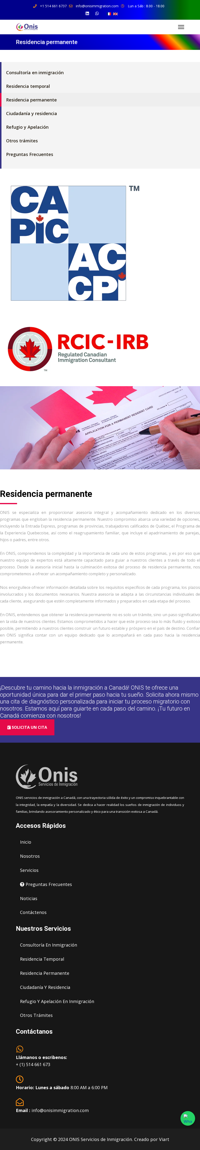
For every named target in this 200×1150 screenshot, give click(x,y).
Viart (164, 1139)
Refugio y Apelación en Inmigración (57, 1001)
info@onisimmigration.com (97, 6)
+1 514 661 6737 (53, 6)
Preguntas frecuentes (48, 884)
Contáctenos (33, 912)
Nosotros (30, 856)
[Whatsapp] (97, 13)
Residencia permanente (31, 100)
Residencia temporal (28, 86)
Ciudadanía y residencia (31, 113)
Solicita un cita (29, 727)
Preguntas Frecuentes (29, 154)
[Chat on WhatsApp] (187, 1118)
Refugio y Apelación (27, 127)
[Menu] (181, 27)
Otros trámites (22, 141)
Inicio (25, 842)
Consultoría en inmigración (35, 72)
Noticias (28, 898)
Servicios (29, 870)
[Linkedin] (87, 13)
